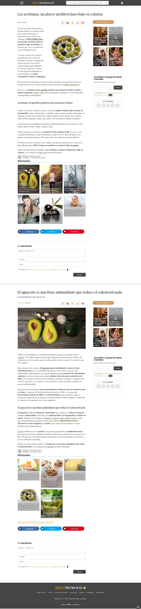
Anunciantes (90, 592)
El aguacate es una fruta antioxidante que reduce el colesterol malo (27, 189)
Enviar (79, 275)
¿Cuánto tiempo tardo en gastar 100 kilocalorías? (73, 189)
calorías (75, 145)
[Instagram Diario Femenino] (108, 105)
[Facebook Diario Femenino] (98, 105)
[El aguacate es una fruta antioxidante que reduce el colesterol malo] (28, 193)
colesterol (41, 76)
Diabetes (22, 212)
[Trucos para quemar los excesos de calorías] (52, 193)
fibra (37, 92)
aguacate (21, 357)
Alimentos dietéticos (49, 212)
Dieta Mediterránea (35, 39)
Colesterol (23, 184)
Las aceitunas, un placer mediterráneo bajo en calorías (27, 506)
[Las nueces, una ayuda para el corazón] (52, 487)
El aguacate (44, 368)
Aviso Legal (73, 592)
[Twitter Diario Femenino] (112, 105)
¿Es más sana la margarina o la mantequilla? (74, 476)
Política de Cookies (60, 269)
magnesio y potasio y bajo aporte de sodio (60, 418)
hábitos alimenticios (71, 84)
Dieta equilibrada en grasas (28, 475)
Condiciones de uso (47, 269)
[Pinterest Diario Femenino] (103, 105)
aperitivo (44, 90)
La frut (20, 431)
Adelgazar (69, 185)
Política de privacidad (61, 592)
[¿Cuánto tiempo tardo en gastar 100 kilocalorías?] (75, 193)
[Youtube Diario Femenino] (117, 105)
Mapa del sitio (100, 592)
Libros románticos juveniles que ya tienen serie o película (99, 61)
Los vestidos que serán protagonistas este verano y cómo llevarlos (116, 61)
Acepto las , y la (43, 269)
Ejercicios (46, 185)
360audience (76, 605)
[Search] (106, 3)
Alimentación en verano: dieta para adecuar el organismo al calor (73, 212)
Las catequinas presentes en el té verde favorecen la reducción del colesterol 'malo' (51, 513)
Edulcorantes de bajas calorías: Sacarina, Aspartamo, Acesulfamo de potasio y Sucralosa (28, 219)
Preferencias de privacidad (33, 269)
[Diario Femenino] (43, 3)
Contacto (81, 592)
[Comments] (83, 23)
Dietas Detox (49, 522)
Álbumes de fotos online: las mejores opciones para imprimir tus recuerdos (100, 40)
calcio (42, 92)
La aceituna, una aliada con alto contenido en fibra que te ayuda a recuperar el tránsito (51, 219)
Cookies (50, 592)
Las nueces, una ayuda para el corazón (51, 483)
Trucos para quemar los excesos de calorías (50, 189)
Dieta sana (43, 152)
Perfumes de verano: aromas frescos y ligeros (115, 42)
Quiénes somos (41, 592)
